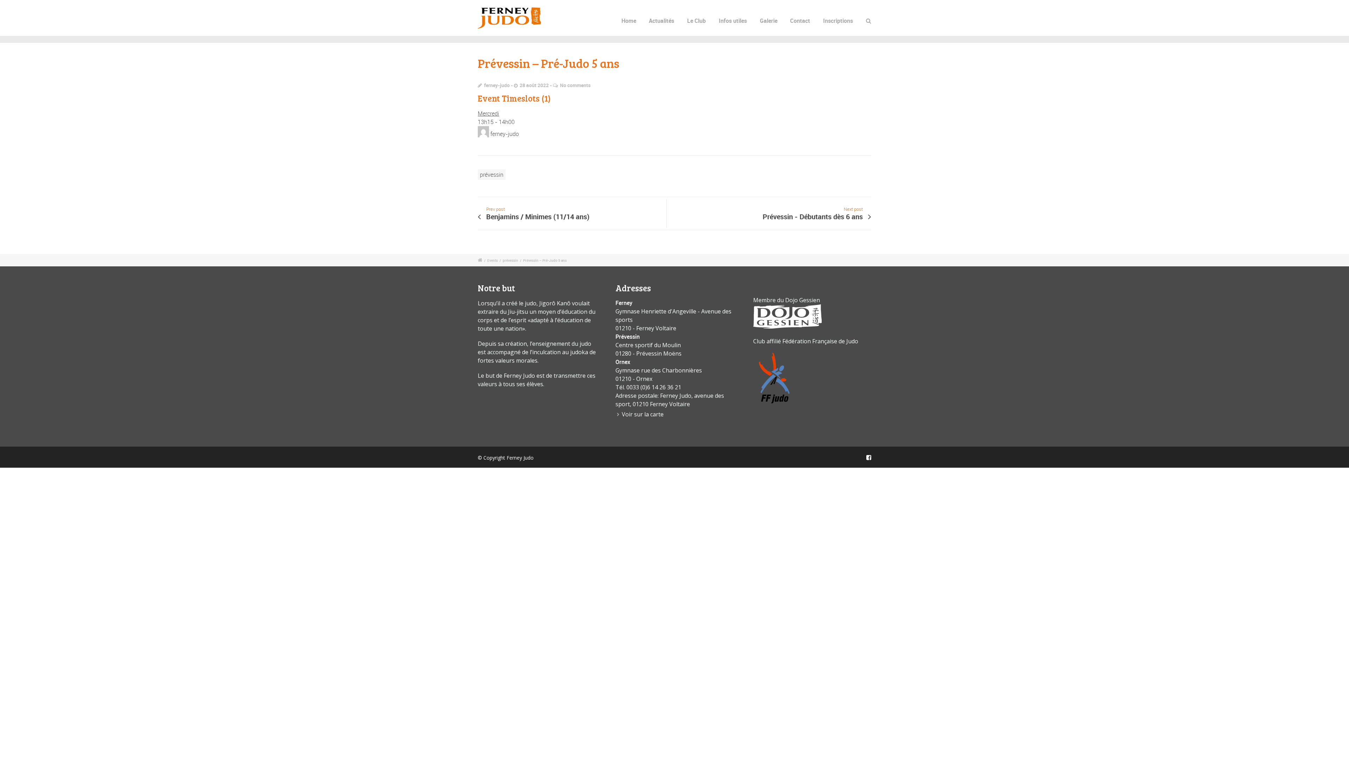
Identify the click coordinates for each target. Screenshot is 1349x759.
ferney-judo (497, 85)
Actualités (661, 21)
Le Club (696, 21)
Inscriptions (838, 21)
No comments (575, 85)
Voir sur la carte (643, 414)
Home (628, 21)
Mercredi (488, 113)
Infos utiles (733, 21)
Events (492, 260)
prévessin (491, 175)
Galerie (768, 21)
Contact (800, 21)
